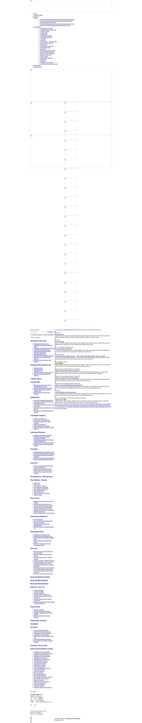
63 (98, 405)
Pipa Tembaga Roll (39, 492)
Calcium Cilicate (44, 31)
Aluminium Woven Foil (40, 352)
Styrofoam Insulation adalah (41, 630)
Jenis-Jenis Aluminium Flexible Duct (43, 400)
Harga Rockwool (59, 334)
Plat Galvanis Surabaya (40, 675)
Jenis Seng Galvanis (39, 609)
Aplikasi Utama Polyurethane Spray (43, 536)
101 (106, 407)
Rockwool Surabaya (39, 680)
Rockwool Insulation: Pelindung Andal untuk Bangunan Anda (56, 21)
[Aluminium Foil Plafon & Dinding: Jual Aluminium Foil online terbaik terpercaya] (71, 234)
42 (63, 405)
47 (71, 405)
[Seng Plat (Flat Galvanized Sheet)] (71, 130)
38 (57, 405)
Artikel (35, 18)
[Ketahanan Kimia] (71, 215)
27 (94, 404)
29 (98, 404)
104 (56, 408)
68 (106, 405)
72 (57, 407)
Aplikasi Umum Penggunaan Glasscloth (44, 458)
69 (108, 405)
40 (60, 405)
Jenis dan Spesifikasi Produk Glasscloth (44, 453)
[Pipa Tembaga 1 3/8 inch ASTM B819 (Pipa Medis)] (71, 262)
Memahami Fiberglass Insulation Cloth (44, 452)
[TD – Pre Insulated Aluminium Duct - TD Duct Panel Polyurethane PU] (55, 346)
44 (67, 405)
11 (68, 404)
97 (98, 407)
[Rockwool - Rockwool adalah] (55, 339)
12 (70, 404)
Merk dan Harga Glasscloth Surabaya (43, 459)
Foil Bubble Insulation (46, 35)
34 (106, 404)
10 (67, 404)
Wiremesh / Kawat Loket (46, 62)
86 (80, 407)
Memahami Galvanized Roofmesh (42, 435)
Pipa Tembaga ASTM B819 (41, 489)
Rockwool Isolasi (37, 334)
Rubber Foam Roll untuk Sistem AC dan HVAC (67, 370)
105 (58, 408)
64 (99, 405)
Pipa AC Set (37, 484)
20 (83, 404)
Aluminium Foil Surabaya (40, 657)
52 (80, 405)
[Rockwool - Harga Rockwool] (55, 331)
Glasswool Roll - (60, 399)
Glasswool (43, 40)
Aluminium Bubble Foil (40, 354)
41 (62, 405)
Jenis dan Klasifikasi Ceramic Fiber (43, 388)
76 (63, 407)
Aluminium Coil (38, 371)
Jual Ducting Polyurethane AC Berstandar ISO (42, 524)
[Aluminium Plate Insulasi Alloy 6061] (71, 328)
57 (88, 405)
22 (86, 404)
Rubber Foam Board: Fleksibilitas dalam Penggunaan (68, 385)
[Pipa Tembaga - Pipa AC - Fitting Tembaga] (55, 360)
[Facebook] (31, 717)
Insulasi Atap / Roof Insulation (41, 420)
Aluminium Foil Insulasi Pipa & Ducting (44, 348)
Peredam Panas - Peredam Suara (48, 41)
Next (65, 408)
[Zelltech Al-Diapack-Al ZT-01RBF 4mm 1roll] (71, 139)
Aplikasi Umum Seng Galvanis (42, 611)
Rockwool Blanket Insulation (47, 50)
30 (99, 404)
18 (80, 404)
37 (55, 405)
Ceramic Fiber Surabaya (40, 663)
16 (76, 404)
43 (65, 405)
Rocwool (36, 16)
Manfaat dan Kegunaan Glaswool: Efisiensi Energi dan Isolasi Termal (43, 469)
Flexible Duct (43, 34)
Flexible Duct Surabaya (40, 665)
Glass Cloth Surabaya (39, 669)
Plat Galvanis (43, 44)
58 (90, 405)
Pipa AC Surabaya (38, 672)
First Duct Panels (38, 519)
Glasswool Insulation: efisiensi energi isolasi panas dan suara (43, 466)
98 (99, 407)
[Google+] (31, 719)
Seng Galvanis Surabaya (40, 683)
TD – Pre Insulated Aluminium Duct (43, 521)
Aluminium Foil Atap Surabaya (42, 652)
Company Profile (38, 15)
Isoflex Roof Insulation (40, 424)
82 (73, 407)
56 (86, 405)
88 (83, 407)
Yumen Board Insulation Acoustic (49, 64)
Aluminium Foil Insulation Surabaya (43, 653)
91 (88, 407)
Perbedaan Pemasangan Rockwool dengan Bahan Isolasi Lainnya (57, 24)
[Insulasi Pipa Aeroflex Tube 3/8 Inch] (71, 272)
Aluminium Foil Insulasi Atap (41, 344)
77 (65, 407)
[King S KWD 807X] (71, 167)
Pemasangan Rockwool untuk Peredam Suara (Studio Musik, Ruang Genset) (44, 568)
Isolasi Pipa (37, 483)
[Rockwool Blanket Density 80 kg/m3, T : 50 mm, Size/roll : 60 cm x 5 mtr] (71, 309)
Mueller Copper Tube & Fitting (42, 493)
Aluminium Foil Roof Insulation (42, 656)
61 (94, 405)
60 (93, 405)
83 (75, 407)
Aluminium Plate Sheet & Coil (48, 30)
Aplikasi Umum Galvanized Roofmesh (44, 442)
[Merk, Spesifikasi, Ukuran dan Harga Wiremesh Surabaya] (71, 111)
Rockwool (43, 49)
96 (96, 407)
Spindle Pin (43, 59)
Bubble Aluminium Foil (40, 418)
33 (104, 404)
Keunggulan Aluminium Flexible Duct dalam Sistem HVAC (44, 402)
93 (91, 407)
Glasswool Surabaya (39, 671)
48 (73, 405)
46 (70, 405)
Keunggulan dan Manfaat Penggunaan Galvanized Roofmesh (44, 440)
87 (81, 407)
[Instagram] (31, 722)
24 (90, 404)
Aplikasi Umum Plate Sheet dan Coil (43, 372)
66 (103, 405)
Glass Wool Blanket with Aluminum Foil (65, 392)
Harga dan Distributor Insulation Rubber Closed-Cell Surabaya (44, 602)
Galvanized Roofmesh (46, 37)
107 (63, 408)
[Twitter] (31, 718)
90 (86, 407)
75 (62, 407)
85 (78, 407)
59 (91, 405)
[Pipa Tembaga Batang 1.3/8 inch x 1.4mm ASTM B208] (71, 253)
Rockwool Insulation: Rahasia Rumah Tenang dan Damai (55, 25)
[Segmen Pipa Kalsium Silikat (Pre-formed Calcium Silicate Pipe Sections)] (71, 243)
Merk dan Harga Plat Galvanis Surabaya (44, 513)
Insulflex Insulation (39, 590)
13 (71, 404)
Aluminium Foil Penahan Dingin (42, 351)
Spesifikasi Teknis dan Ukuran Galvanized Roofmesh (42, 437)
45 (68, 405)
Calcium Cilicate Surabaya (40, 662)
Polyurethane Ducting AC (47, 46)
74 (60, 407)
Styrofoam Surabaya (39, 686)
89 (85, 407)
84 (76, 407)
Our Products (37, 27)
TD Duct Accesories (39, 522)
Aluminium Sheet (38, 369)
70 (109, 405)
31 (101, 404)
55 (85, 405)
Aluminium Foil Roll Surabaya (42, 655)
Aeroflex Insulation (39, 591)
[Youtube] (31, 721)
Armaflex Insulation (39, 593)
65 (101, 405)
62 (96, 405)
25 (91, 404)
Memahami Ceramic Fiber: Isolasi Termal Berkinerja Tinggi (42, 385)
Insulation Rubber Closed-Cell (41, 594)
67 (104, 405)
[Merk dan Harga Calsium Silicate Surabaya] (71, 177)
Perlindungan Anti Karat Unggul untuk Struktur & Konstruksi (44, 510)
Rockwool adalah (59, 341)
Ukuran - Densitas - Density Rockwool (44, 560)
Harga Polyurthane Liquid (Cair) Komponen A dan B (42, 544)
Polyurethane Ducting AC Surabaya (43, 677)
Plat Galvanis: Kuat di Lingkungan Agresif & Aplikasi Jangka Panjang (43, 507)
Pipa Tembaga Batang (39, 490)
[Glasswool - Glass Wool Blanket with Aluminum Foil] (55, 389)
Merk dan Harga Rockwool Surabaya (43, 573)
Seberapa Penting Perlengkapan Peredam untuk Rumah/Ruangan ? (57, 19)
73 (58, 407)
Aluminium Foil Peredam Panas (42, 349)
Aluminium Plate (38, 368)
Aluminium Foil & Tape (46, 28)
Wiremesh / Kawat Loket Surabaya (43, 687)
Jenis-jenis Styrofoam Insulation (42, 631)
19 (81, 404)
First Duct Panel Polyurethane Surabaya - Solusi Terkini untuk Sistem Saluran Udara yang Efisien (80, 356)
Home (35, 13)
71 (55, 407)
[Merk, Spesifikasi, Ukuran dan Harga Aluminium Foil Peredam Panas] (71, 291)
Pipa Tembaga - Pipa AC (46, 43)
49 (75, 405)
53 (81, 405)
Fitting (59, 363)
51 (78, 405)
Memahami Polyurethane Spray (42, 534)
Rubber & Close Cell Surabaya (42, 681)
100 (103, 407)
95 (94, 407)
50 (76, 405)
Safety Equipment (49, 334)
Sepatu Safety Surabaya (46, 58)
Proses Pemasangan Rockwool (48, 22)
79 (68, 407)
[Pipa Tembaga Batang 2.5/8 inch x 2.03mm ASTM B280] (71, 300)
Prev (56, 404)
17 (78, 404)
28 (96, 404)
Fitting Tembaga (38, 495)
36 (109, 404)
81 (71, 407)
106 (60, 408)
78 (67, 407)
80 (70, 407)
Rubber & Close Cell (45, 55)
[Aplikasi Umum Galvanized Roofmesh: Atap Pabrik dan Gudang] (71, 149)
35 (108, 404)
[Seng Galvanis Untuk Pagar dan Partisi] (71, 319)
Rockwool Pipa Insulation (47, 52)
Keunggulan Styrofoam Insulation (42, 633)
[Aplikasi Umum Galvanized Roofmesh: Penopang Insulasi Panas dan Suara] (71, 224)
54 (83, 405)
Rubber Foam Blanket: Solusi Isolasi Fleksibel (67, 377)
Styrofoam (43, 61)
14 (73, 404)
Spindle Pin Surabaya (39, 684)
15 (75, 404)
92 (90, 407)
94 (93, 407)
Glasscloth (43, 38)
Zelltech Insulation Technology (42, 426)
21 (85, 404)
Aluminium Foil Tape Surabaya (42, 659)
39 (58, 405)
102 (108, 407)
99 (101, 407)
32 (103, 404)
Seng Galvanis (44, 56)
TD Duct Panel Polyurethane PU (63, 348)
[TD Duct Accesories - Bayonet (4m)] (71, 196)
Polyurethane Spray (45, 47)
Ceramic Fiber (44, 32)
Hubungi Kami (37, 67)
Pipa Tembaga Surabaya (40, 674)
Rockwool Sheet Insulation (47, 53)
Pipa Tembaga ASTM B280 (41, 487)
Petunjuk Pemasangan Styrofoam (42, 639)
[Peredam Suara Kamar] (71, 186)
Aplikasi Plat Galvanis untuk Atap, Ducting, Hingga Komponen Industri (43, 505)
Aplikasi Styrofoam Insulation (41, 634)
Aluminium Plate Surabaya (41, 660)
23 (88, 404)
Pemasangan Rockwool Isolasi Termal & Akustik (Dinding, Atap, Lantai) (43, 562)
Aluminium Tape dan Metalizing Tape (43, 355)
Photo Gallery (37, 65)
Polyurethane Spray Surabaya (41, 678)
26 (93, 404)
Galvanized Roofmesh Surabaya (42, 668)
